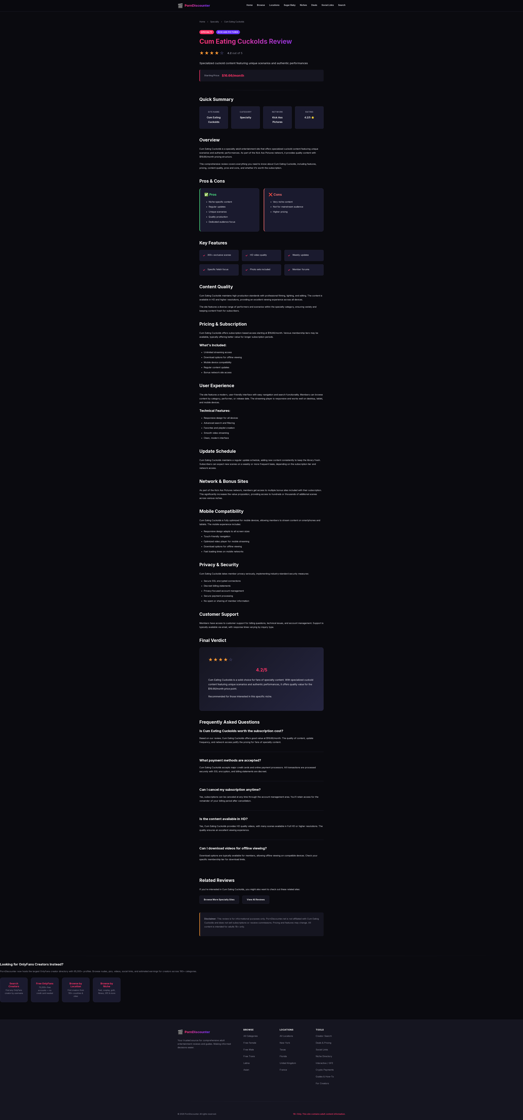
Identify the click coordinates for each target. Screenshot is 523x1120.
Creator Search (324, 1036)
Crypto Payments (325, 1069)
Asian (246, 1069)
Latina (246, 1063)
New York (285, 1042)
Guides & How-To (325, 1076)
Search (341, 5)
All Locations (286, 1036)
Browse (261, 5)
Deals (314, 5)
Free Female (249, 1042)
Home (250, 5)
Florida (283, 1056)
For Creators (322, 1083)
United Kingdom (288, 1063)
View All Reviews (256, 899)
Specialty (214, 21)
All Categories (250, 1036)
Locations (274, 5)
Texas (283, 1049)
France (283, 1069)
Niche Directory (324, 1056)
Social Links (328, 5)
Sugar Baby (290, 5)
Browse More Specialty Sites (219, 899)
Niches (303, 5)
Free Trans (249, 1056)
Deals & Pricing (323, 1042)
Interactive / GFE (324, 1063)
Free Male (248, 1049)
